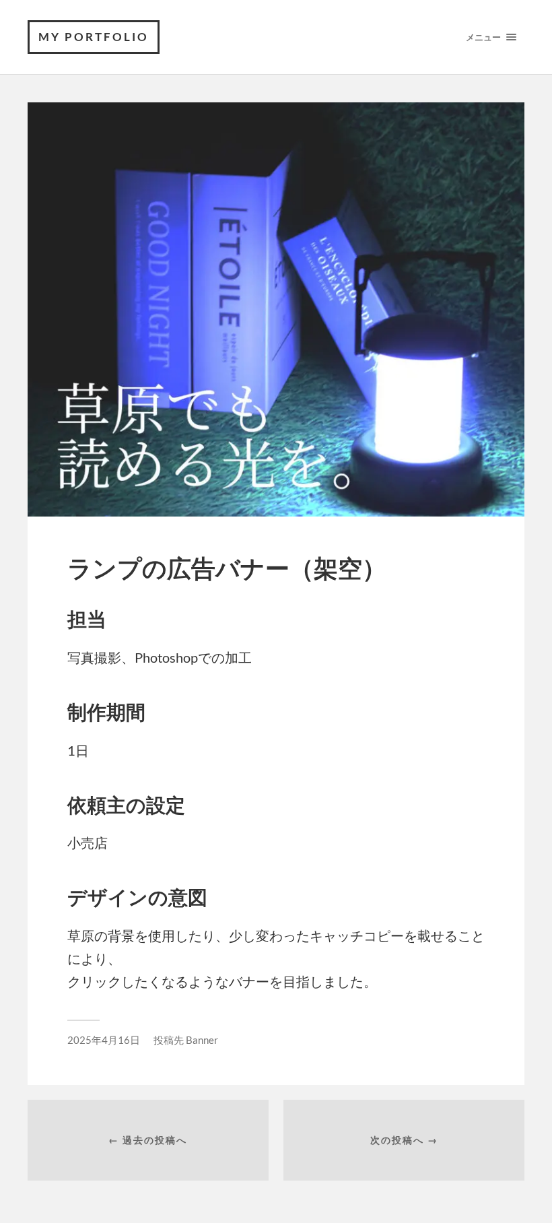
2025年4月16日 (103, 1040)
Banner (202, 1040)
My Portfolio (93, 37)
